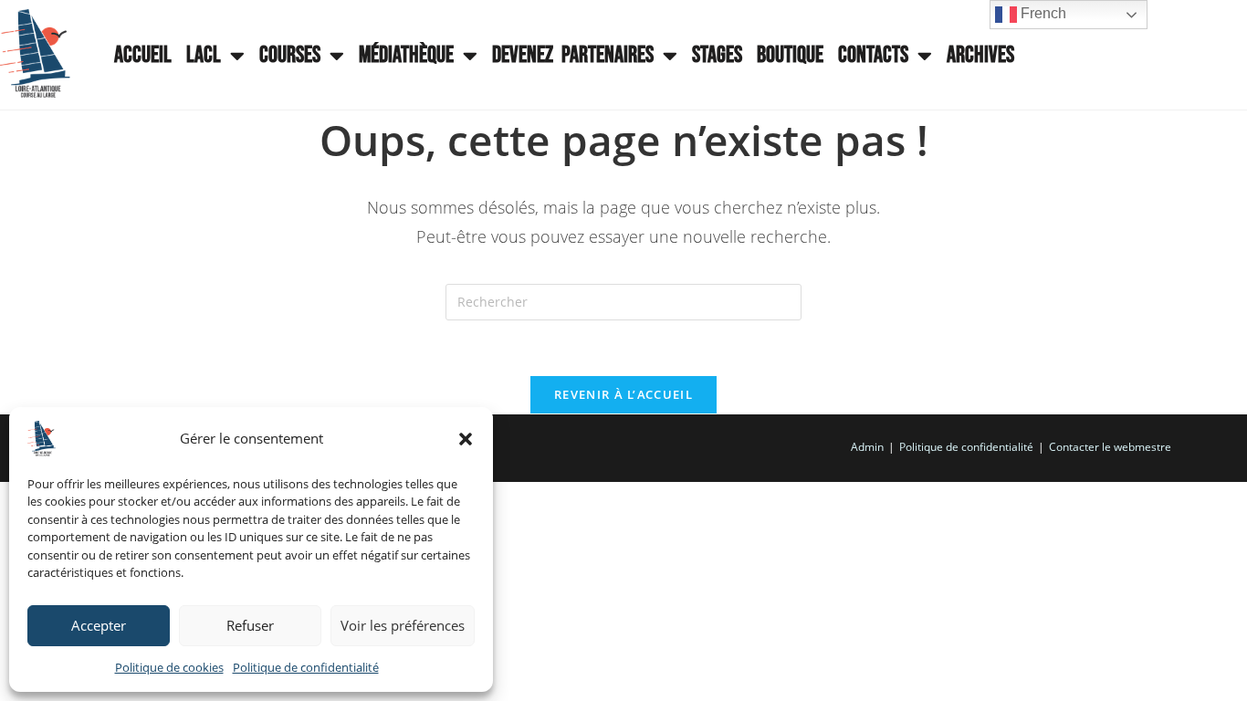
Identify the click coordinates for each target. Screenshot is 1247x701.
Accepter (98, 625)
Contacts (873, 55)
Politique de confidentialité (306, 667)
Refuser (250, 625)
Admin (867, 447)
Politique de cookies (169, 667)
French (1041, 13)
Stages (717, 55)
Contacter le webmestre (1110, 447)
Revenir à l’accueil (623, 394)
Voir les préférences (403, 625)
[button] (465, 439)
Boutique (790, 55)
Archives (980, 55)
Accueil (143, 55)
